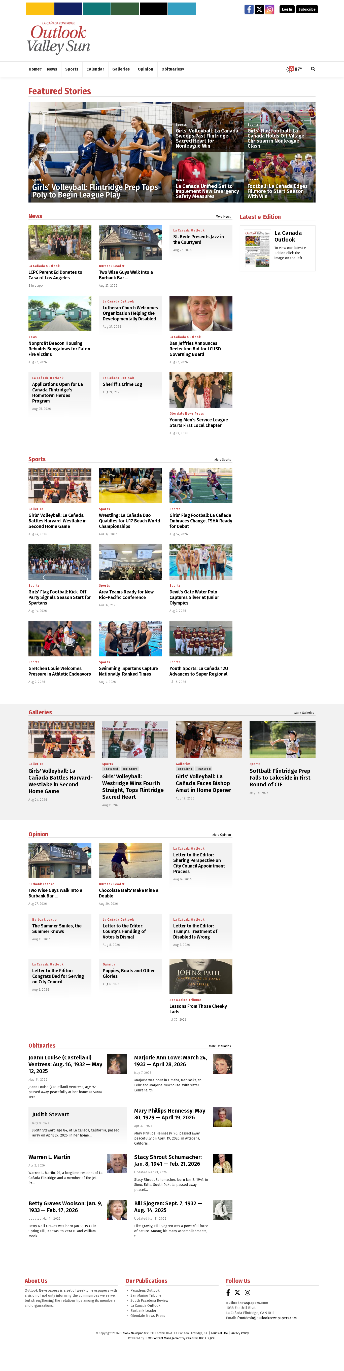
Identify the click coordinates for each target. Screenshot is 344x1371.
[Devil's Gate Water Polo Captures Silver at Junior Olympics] (200, 562)
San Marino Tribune (185, 1000)
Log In (287, 9)
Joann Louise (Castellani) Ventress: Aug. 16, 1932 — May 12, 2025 (65, 1064)
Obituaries (41, 1045)
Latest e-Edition (260, 216)
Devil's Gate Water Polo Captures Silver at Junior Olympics (194, 597)
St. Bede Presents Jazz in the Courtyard (198, 239)
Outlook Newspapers (133, 1333)
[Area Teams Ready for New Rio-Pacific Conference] (130, 562)
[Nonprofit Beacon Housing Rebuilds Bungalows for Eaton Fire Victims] (59, 313)
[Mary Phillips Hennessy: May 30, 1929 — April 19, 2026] (222, 1117)
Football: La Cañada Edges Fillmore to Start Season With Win (278, 191)
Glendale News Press (186, 413)
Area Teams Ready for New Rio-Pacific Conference (126, 594)
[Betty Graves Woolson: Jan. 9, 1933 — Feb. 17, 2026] (117, 1210)
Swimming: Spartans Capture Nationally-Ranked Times (128, 671)
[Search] (313, 69)
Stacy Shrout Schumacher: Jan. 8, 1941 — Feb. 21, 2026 (168, 1160)
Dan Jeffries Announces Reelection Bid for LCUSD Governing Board (195, 349)
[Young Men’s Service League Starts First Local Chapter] (200, 390)
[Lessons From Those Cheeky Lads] (200, 976)
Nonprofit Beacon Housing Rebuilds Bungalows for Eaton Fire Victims (59, 349)
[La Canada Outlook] (257, 250)
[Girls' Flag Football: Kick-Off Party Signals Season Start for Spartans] (59, 562)
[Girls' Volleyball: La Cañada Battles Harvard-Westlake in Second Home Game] (59, 485)
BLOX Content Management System (168, 1338)
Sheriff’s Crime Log (122, 384)
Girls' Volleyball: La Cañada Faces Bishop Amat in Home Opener (203, 783)
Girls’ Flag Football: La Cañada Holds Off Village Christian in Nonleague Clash (276, 138)
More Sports (223, 459)
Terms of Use (219, 1333)
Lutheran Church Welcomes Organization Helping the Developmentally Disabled (130, 313)
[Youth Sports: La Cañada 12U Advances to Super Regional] (200, 638)
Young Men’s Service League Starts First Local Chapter (198, 422)
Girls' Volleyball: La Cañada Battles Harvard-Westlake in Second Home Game (57, 521)
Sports (38, 180)
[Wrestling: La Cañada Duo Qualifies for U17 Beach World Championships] (130, 485)
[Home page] (59, 38)
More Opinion (222, 835)
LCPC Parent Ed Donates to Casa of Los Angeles (55, 275)
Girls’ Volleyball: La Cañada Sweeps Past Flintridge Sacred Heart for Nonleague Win (207, 138)
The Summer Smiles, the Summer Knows (57, 928)
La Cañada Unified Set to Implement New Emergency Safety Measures (207, 191)
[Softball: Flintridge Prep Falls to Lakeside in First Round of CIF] (283, 739)
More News (223, 216)
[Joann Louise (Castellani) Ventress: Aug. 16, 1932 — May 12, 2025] (117, 1064)
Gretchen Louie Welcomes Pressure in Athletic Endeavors (59, 671)
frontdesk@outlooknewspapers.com (267, 1318)
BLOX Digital (207, 1338)
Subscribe (307, 9)
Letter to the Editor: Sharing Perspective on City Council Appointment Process (199, 863)
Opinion (38, 834)
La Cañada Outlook (44, 266)
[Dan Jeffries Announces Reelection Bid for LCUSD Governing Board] (200, 313)
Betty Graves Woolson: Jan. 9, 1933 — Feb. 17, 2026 (65, 1207)
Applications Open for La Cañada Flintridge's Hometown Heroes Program (57, 393)
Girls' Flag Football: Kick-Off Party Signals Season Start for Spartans (59, 597)
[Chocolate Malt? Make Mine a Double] (130, 860)
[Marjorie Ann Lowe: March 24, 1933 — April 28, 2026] (222, 1064)
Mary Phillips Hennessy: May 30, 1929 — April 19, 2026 (169, 1114)
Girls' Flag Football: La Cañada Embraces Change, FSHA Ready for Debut (200, 521)
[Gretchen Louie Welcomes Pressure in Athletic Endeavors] (59, 638)
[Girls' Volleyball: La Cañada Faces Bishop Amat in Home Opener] (209, 739)
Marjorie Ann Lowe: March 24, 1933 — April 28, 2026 (170, 1061)
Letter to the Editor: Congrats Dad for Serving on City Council (58, 976)
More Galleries (304, 713)
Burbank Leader (112, 266)
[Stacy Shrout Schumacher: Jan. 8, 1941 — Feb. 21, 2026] (222, 1163)
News (180, 180)
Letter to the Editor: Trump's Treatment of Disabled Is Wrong (195, 931)
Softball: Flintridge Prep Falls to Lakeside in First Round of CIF (280, 777)
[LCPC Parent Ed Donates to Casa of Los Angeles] (59, 242)
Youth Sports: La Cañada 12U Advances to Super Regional (198, 671)
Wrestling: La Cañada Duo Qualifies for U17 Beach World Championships (129, 521)
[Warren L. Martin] (117, 1163)
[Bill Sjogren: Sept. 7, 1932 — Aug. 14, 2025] (222, 1210)
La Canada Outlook (288, 236)
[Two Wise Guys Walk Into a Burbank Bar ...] (130, 242)
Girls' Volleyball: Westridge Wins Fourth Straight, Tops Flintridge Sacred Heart (133, 786)
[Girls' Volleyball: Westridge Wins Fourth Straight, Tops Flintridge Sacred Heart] (135, 739)
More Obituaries (220, 1046)
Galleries (36, 509)
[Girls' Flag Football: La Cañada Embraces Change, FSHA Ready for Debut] (200, 485)
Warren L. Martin (49, 1157)
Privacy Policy (240, 1333)
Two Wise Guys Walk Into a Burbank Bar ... (126, 275)
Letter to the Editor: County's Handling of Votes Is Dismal (124, 931)
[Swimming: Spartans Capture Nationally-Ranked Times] (130, 638)
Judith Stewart (50, 1114)
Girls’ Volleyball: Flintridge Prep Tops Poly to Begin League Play (95, 191)
